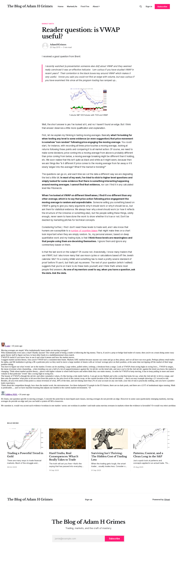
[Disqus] (88, 307)
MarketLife (72, 6)
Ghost (167, 499)
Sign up (88, 499)
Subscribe (162, 6)
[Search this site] (141, 6)
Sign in (149, 6)
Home (60, 6)
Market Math (48, 24)
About (95, 6)
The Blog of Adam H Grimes (30, 6)
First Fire (85, 6)
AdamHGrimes (58, 44)
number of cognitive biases (84, 230)
